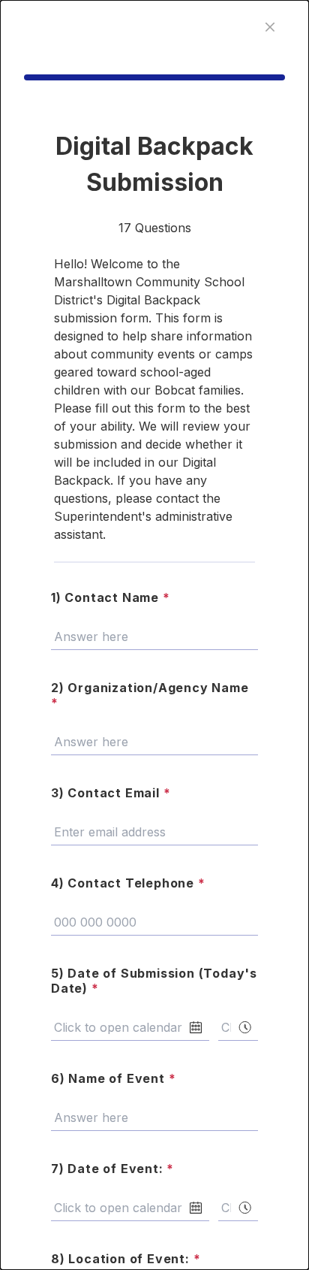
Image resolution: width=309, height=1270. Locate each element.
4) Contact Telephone (128, 883)
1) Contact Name (110, 597)
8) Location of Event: (125, 1258)
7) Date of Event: (112, 1168)
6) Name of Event (113, 1078)
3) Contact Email (110, 792)
